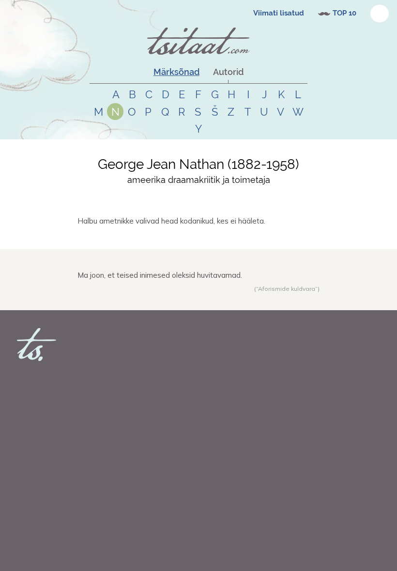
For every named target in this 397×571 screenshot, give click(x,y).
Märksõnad (176, 72)
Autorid (228, 72)
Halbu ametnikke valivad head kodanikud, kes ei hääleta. (171, 220)
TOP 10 (344, 13)
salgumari (103, 299)
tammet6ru (105, 238)
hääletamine (155, 238)
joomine (146, 299)
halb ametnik (190, 238)
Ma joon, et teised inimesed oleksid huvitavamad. (159, 275)
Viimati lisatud (278, 13)
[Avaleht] (198, 41)
